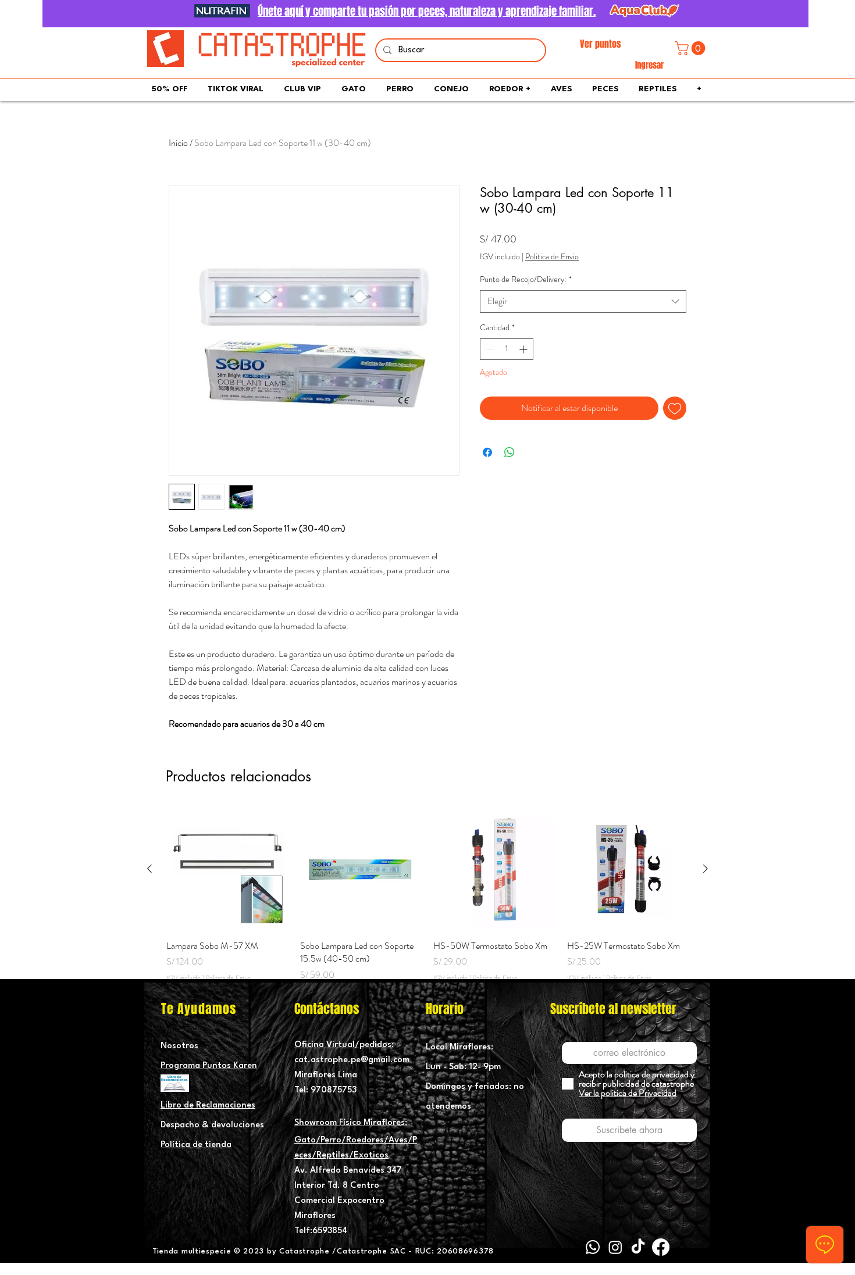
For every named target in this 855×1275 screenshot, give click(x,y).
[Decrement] (489, 349)
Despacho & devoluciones (212, 1125)
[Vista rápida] (227, 869)
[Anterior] (149, 869)
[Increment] (524, 349)
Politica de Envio (552, 256)
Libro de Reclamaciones (208, 1105)
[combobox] (583, 301)
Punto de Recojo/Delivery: (526, 279)
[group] (427, 902)
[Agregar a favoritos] (674, 408)
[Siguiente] (705, 869)
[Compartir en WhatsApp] (509, 452)
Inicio (178, 142)
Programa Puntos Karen (209, 1066)
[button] (691, 48)
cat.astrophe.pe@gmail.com (351, 1060)
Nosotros (179, 1046)
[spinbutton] (506, 349)
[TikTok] (638, 1247)
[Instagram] (615, 1247)
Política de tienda (196, 1145)
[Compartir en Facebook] (487, 452)
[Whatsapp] (592, 1247)
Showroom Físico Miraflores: (350, 1123)
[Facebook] (660, 1247)
